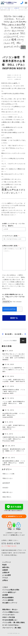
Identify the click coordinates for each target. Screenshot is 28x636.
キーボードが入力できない (10, 625)
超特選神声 (6, 483)
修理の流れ (5, 567)
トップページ (6, 562)
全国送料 (5, 570)
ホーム (1, 8)
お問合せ (5, 580)
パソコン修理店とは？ (9, 592)
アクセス (5, 577)
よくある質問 (6, 575)
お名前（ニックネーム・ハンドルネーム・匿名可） (13, 225)
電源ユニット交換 (9, 473)
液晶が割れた (7, 497)
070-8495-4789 (11, 543)
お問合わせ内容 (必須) (10, 245)
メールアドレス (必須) (10, 236)
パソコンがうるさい (8, 614)
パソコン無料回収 (8, 600)
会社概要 (5, 595)
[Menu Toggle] (26, 3)
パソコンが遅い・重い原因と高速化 (13, 622)
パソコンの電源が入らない (10, 612)
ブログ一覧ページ (9, 8)
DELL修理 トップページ (9, 603)
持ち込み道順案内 (8, 597)
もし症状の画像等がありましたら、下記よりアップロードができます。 (13, 297)
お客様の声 (16, 8)
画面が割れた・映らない (10, 609)
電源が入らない (8, 478)
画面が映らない (8, 492)
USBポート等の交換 (8, 617)
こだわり (5, 587)
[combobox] (10, 340)
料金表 (4, 565)
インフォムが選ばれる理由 (10, 589)
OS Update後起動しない (9, 620)
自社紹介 (6, 487)
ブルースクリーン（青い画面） (12, 628)
